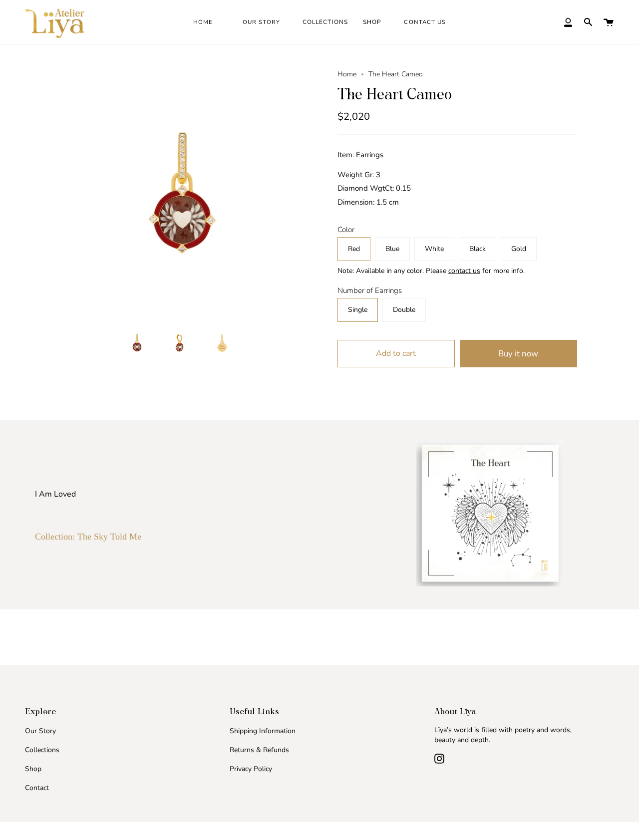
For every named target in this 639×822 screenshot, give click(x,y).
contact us (464, 270)
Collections (42, 750)
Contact (37, 788)
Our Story (40, 731)
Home (346, 74)
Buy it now (518, 353)
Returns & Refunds (259, 750)
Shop (33, 769)
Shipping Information (263, 731)
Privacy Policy (251, 769)
